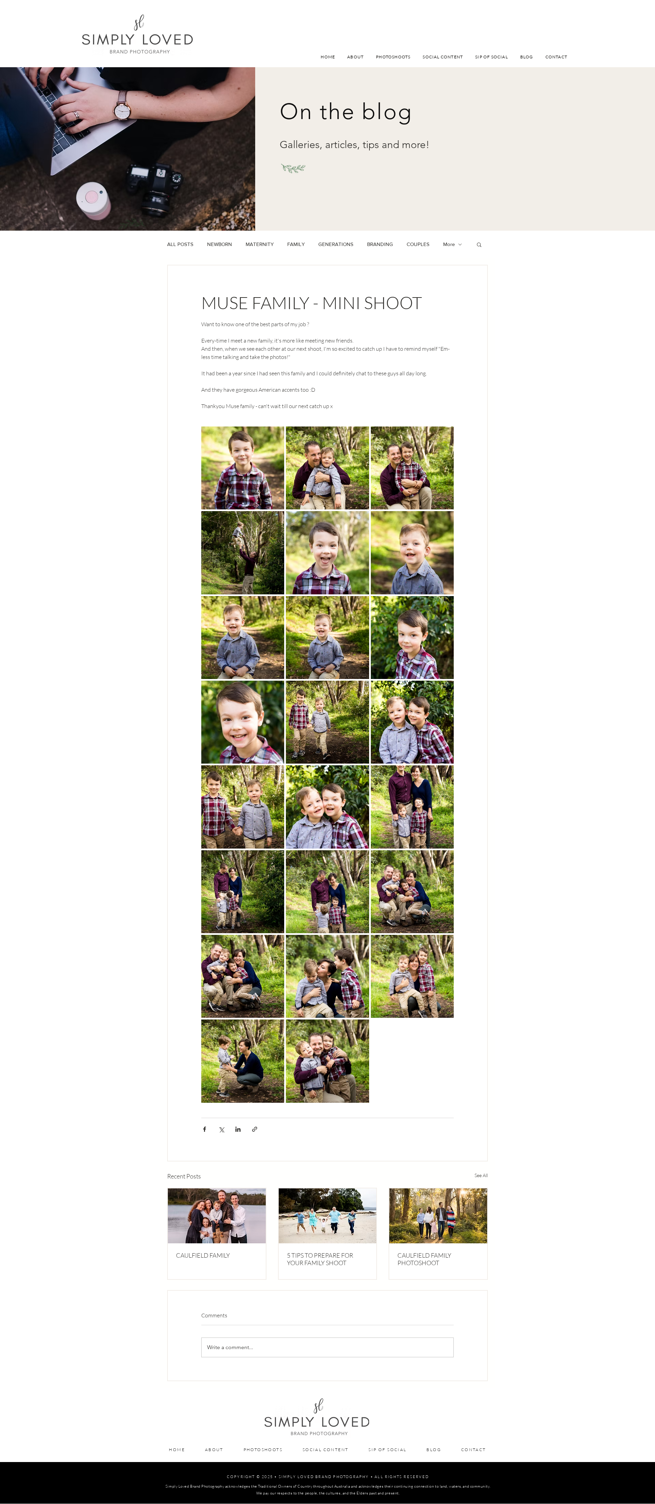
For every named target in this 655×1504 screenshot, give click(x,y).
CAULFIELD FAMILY (203, 1255)
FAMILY (296, 244)
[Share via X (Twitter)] (221, 1129)
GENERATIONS (335, 244)
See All (481, 1175)
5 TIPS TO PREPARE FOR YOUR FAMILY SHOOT (320, 1259)
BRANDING (380, 244)
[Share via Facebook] (204, 1129)
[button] (479, 244)
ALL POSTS (180, 244)
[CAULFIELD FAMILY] (217, 1215)
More (449, 244)
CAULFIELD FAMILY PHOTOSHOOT (424, 1259)
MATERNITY (260, 244)
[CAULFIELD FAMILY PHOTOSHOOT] (438, 1215)
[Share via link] (254, 1129)
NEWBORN (219, 244)
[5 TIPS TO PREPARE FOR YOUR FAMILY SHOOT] (328, 1215)
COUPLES (418, 244)
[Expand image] (242, 467)
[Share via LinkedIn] (238, 1129)
